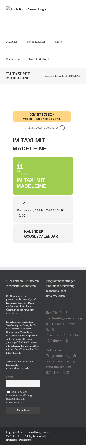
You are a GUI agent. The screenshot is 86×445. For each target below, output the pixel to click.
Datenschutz (25, 439)
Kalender (33, 231)
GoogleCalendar (41, 236)
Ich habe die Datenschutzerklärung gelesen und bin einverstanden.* (19, 397)
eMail (9, 376)
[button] (62, 59)
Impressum (11, 439)
